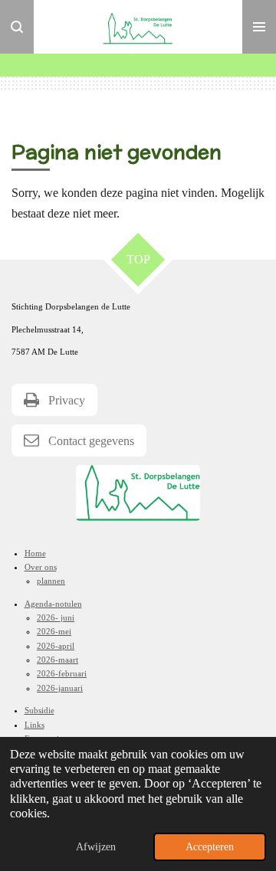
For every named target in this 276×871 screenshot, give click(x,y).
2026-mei (54, 631)
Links (34, 724)
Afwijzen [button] (96, 846)
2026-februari (62, 673)
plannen (51, 580)
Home (35, 553)
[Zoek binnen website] (17, 27)
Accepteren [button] (210, 846)
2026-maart (57, 659)
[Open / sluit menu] (259, 27)
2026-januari (60, 688)
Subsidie (39, 710)
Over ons (41, 566)
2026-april (55, 645)
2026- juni (55, 617)
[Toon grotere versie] (138, 492)
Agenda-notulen (53, 603)
